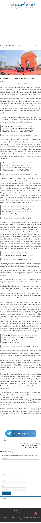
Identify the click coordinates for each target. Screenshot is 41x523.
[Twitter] (20, 515)
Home (2, 46)
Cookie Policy (21, 513)
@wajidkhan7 (6, 211)
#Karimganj (22, 129)
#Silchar (15, 129)
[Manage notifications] (35, 513)
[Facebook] (18, 515)
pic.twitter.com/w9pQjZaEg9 (24, 255)
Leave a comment (35, 83)
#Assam (13, 131)
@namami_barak (9, 255)
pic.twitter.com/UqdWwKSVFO (19, 170)
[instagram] (25, 515)
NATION (9, 46)
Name (4, 474)
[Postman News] (20, 4)
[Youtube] (23, 515)
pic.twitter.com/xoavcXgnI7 (10, 214)
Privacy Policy (26, 511)
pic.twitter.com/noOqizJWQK (11, 342)
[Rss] (16, 515)
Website (4, 486)
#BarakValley (6, 131)
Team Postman (5, 83)
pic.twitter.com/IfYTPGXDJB (25, 131)
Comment (5, 458)
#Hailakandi (30, 129)
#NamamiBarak (7, 126)
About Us (13, 511)
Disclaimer (19, 511)
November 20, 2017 (32, 174)
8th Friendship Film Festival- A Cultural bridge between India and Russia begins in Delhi (28, 444)
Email (4, 480)
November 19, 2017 (32, 135)
